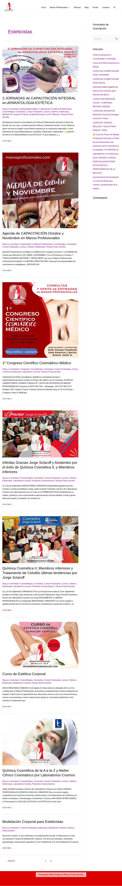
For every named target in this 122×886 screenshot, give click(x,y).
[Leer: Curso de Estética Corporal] (40, 645)
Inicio (43, 7)
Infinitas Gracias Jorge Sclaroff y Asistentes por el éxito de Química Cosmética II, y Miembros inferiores (39, 467)
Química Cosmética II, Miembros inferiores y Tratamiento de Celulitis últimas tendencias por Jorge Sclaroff (39, 572)
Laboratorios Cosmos (31, 372)
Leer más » (7, 140)
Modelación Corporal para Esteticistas (32, 822)
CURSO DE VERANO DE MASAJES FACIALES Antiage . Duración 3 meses (106, 114)
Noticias (77, 7)
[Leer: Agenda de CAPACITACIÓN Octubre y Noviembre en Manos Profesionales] (40, 190)
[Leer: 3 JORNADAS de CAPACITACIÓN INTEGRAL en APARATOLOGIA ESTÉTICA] (40, 69)
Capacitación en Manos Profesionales (55, 109)
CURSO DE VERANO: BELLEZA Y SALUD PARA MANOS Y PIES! (104, 126)
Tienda (95, 7)
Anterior (10, 861)
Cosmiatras (20, 112)
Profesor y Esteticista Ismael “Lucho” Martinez (40, 114)
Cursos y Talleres (51, 112)
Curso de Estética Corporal (24, 674)
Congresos (25, 369)
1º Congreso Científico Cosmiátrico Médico (36, 363)
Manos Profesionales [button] (59, 7)
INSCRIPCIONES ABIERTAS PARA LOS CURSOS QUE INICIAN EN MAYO (105, 91)
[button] (114, 7)
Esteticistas (64, 112)
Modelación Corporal (11, 114)
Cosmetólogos (8, 112)
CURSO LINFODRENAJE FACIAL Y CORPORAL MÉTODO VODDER (104, 103)
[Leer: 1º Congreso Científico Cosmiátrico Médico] (40, 320)
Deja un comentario (10, 109)
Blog (87, 7)
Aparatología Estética (29, 109)
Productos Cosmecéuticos (43, 481)
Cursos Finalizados (34, 112)
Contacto (106, 7)
